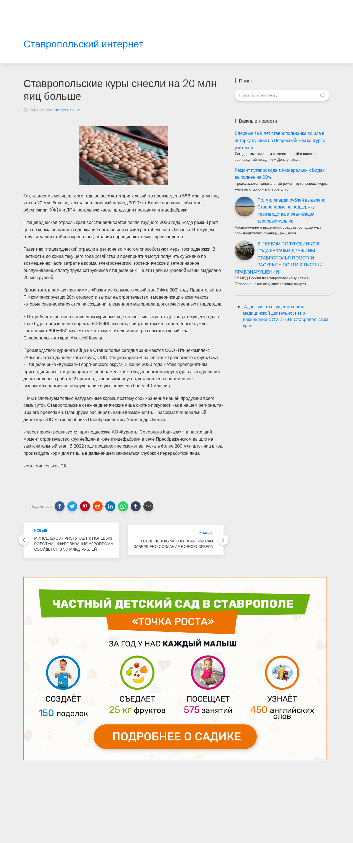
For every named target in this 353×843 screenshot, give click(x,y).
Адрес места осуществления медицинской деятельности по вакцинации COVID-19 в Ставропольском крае (285, 316)
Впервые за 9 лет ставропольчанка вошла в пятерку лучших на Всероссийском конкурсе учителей (280, 140)
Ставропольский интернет (83, 44)
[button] (60, 506)
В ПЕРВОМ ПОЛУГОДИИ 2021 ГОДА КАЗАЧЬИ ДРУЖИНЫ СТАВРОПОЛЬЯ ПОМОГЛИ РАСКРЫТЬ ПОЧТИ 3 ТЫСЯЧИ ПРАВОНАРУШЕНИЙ (279, 258)
